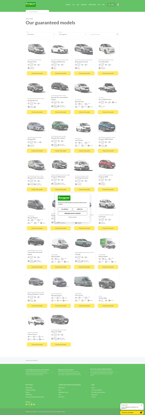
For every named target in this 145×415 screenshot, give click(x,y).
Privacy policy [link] (73, 217)
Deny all (80, 209)
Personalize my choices (73, 213)
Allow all (65, 209)
